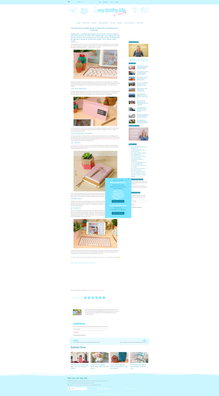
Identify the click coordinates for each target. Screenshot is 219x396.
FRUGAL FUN (93, 22)
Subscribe (132, 204)
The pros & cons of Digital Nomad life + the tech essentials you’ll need (142, 84)
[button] (69, 2)
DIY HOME (78, 22)
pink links (105, 257)
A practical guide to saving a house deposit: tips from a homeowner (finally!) (142, 67)
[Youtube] (146, 2)
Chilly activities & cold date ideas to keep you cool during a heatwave (142, 78)
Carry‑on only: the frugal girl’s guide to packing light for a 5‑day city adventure (118, 366)
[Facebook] (142, 2)
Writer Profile (132, 388)
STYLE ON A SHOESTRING (129, 22)
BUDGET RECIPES (86, 22)
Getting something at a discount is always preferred (81, 145)
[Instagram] (150, 2)
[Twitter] (144, 2)
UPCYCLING (112, 22)
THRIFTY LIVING (139, 22)
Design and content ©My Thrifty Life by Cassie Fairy (109, 394)
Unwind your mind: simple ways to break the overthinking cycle (142, 90)
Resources (105, 2)
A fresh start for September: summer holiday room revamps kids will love (99, 366)
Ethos (111, 2)
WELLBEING (119, 22)
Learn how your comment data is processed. (96, 290)
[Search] (146, 60)
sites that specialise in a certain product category (109, 138)
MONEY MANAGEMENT (103, 22)
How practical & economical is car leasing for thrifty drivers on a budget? (142, 73)
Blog (100, 2)
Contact (117, 2)
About (138, 388)
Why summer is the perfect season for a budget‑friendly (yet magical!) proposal (142, 116)
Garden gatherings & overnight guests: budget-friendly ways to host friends (142, 121)
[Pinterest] (148, 2)
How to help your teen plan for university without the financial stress (138, 366)
